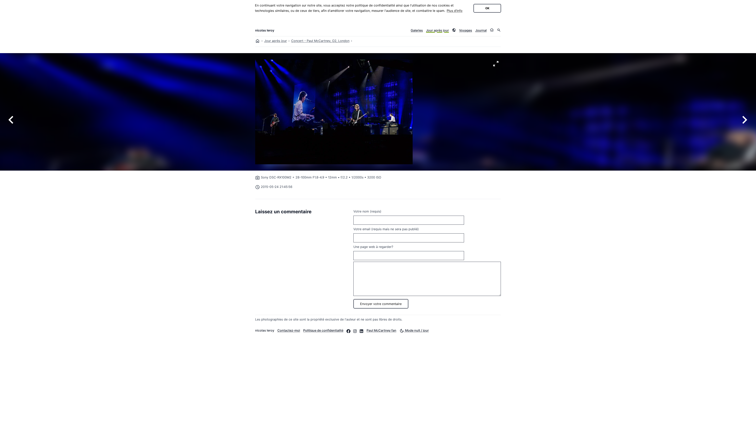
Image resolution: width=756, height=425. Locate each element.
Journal (481, 30)
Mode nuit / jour (416, 330)
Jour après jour (437, 30)
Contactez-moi (288, 330)
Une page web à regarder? (373, 247)
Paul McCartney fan (381, 330)
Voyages (465, 30)
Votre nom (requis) (367, 211)
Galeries (417, 30)
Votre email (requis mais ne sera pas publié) (386, 229)
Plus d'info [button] (454, 11)
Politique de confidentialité (323, 330)
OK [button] (487, 8)
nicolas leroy (264, 30)
